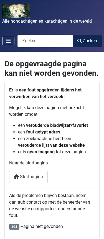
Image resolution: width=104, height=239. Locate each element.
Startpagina (31, 176)
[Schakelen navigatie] (8, 41)
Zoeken (90, 40)
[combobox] (45, 41)
